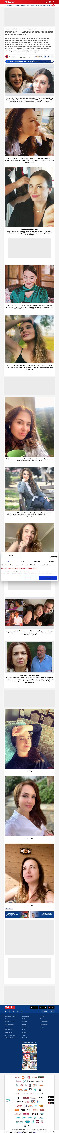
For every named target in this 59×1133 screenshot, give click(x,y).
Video (23, 1029)
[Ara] (53, 2)
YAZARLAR (36, 5)
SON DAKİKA (7, 5)
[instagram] (18, 1011)
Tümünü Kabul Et (48, 578)
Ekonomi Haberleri (9, 1021)
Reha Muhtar (9, 908)
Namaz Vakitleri (8, 1032)
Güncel (6, 1019)
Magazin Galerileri (14, 28)
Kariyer (42, 1027)
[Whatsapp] (48, 56)
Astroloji (24, 1021)
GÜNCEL (12, 5)
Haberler (7, 28)
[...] (52, 56)
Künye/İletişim (44, 1024)
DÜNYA (28, 5)
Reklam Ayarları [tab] (37, 561)
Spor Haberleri (8, 1027)
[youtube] (14, 1011)
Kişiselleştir (28, 578)
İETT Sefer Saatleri (9, 1037)
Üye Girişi (45, 1011)
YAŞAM (32, 5)
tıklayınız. (35, 1132)
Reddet (11, 555)
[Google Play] (43, 1007)
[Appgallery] (51, 1007)
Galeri (23, 1035)
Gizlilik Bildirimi (44, 1021)
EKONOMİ (17, 5)
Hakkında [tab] (51, 561)
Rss (41, 1019)
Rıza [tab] (8, 561)
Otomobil (24, 1032)
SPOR (20, 5)
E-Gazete (24, 1037)
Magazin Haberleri (9, 1024)
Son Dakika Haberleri (10, 1016)
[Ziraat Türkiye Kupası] (53, 5)
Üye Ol (52, 1011)
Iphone (42, 1016)
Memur (24, 1024)
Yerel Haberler (26, 1027)
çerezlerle (20, 1132)
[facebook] (5, 1011)
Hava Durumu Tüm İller (10, 1035)
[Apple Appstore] (34, 1007)
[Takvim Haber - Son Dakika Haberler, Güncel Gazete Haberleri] (9, 2)
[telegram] (45, 56)
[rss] (22, 1011)
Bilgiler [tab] (22, 561)
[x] (9, 1011)
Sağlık (24, 1019)
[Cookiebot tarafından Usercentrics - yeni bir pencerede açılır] (51, 557)
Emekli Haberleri (8, 1029)
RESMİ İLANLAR (43, 5)
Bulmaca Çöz (25, 1016)
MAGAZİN (24, 5)
